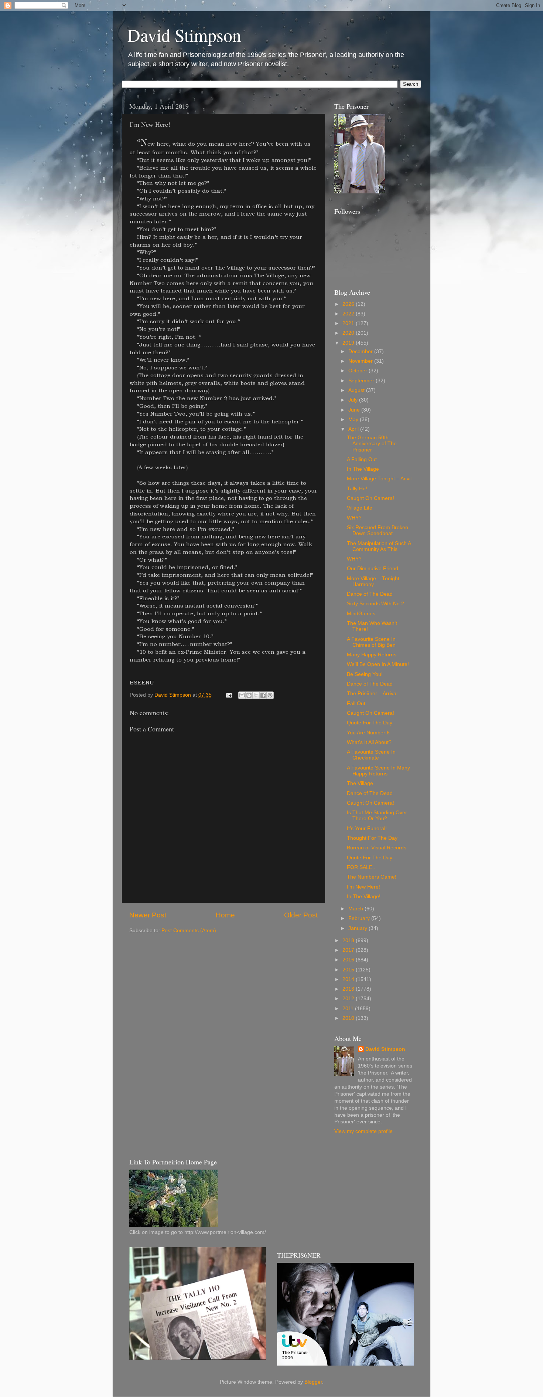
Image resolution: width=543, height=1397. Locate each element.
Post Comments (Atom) (188, 930)
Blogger (313, 1382)
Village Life (359, 508)
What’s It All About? (369, 742)
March (356, 908)
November (361, 361)
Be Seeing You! (365, 674)
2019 (349, 343)
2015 (349, 970)
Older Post (301, 915)
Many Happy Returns (371, 654)
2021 (349, 323)
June (354, 410)
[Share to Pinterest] (270, 695)
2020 (349, 333)
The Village (360, 783)
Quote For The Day (369, 722)
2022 (349, 314)
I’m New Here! (363, 887)
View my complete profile (363, 1131)
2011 (348, 1008)
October (358, 370)
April (354, 429)
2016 (349, 960)
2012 (349, 998)
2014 (349, 979)
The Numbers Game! (371, 877)
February (359, 918)
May (354, 419)
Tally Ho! (357, 488)
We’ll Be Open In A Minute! (378, 664)
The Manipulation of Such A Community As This (379, 546)
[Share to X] (256, 695)
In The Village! (363, 896)
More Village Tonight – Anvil (379, 478)
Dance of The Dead (370, 594)
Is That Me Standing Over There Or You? (377, 815)
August (357, 390)
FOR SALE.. (361, 867)
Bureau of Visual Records (376, 847)
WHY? (354, 518)
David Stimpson (184, 35)
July (353, 400)
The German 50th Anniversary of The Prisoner (372, 443)
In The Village (363, 469)
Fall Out (356, 703)
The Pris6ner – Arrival (372, 693)
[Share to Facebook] (263, 695)
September (362, 380)
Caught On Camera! (370, 498)
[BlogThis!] (249, 695)
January (358, 928)
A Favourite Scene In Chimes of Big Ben (371, 642)
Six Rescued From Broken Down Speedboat (377, 530)
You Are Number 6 (368, 732)
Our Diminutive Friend (372, 568)
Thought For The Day (372, 838)
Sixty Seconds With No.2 (375, 603)
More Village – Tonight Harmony (373, 581)
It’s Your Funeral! (367, 828)
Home (225, 915)
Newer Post (147, 915)
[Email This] (242, 695)
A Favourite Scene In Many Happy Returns (378, 771)
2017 (349, 950)
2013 (349, 989)
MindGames (361, 613)
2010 (349, 1018)
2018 (349, 940)
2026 (349, 304)
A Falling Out (362, 459)
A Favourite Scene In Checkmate (371, 755)
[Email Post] (228, 695)
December (361, 351)
